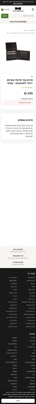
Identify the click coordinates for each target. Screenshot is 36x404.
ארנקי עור (32, 296)
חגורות (15, 290)
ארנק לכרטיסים (30, 326)
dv (32, 76)
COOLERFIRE (12, 344)
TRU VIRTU (31, 347)
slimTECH (14, 374)
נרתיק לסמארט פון (11, 311)
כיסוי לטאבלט (13, 308)
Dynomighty (31, 387)
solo (33, 368)
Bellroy (15, 371)
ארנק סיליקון (31, 320)
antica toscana (12, 381)
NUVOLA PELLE (30, 362)
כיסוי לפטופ (13, 305)
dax (34, 374)
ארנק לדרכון (13, 320)
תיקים (33, 286)
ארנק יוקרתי (31, 299)
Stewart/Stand (30, 371)
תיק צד (15, 296)
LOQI (15, 377)
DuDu (33, 344)
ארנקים (33, 283)
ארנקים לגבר (31, 277)
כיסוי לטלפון (13, 323)
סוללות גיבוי (13, 283)
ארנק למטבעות (30, 323)
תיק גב (15, 299)
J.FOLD (32, 356)
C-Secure (32, 341)
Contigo (14, 337)
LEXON (14, 365)
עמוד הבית (32, 30)
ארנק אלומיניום (31, 305)
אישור (18, 400)
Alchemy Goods (12, 350)
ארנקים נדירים (13, 277)
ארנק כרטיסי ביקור (11, 317)
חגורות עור (32, 293)
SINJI (15, 359)
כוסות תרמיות (13, 314)
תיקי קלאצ (14, 286)
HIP (16, 347)
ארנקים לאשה (31, 280)
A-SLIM (33, 365)
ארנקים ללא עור (30, 311)
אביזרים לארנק (12, 326)
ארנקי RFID (31, 290)
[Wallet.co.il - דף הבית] (18, 10)
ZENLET (32, 390)
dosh (33, 353)
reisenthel (14, 384)
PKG (33, 359)
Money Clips (13, 280)
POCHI (15, 368)
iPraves (14, 390)
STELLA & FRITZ (11, 353)
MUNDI (15, 341)
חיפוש (5, 16)
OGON (33, 337)
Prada (15, 387)
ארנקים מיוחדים (30, 317)
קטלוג (25, 30)
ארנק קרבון (32, 308)
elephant (32, 384)
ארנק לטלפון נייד (12, 302)
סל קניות (5, 9)
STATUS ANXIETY (11, 362)
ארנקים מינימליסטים (29, 314)
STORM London (30, 377)
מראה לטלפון (13, 293)
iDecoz (33, 381)
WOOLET (14, 356)
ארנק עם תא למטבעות (28, 302)
